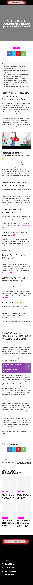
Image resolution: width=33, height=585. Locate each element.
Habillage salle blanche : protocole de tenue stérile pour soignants (9, 523)
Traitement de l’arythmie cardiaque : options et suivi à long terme (9, 496)
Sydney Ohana (5, 297)
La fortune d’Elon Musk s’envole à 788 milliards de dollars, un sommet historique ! (24, 463)
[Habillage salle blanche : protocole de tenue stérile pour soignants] (9, 511)
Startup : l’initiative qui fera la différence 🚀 (16, 80)
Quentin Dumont (12, 444)
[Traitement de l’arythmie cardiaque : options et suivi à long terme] (9, 484)
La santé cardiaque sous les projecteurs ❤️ (15, 78)
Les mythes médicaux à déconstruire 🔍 (14, 76)
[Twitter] (14, 53)
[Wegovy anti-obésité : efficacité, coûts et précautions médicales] (24, 484)
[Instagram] (2, 571)
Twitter (9, 568)
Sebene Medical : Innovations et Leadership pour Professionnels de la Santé (14, 67)
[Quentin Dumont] (4, 444)
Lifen (21, 202)
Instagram (10, 571)
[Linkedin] (2, 575)
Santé (16, 47)
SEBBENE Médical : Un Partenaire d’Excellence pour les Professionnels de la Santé (17, 87)
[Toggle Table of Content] (28, 64)
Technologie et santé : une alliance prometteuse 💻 (17, 74)
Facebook (10, 564)
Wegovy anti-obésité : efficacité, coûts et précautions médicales (24, 496)
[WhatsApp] (23, 53)
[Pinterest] (18, 53)
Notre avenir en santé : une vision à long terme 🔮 (17, 82)
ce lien (7, 250)
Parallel (10, 273)
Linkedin (9, 575)
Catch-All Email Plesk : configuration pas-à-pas (7, 462)
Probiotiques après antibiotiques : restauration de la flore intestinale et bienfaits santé (23, 524)
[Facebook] (9, 53)
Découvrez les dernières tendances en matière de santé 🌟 (16, 71)
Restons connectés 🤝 (11, 84)
